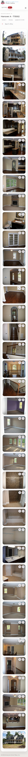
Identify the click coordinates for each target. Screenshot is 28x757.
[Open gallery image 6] (14, 128)
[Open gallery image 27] (14, 517)
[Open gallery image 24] (14, 461)
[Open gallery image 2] (14, 54)
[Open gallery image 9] (14, 183)
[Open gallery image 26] (14, 498)
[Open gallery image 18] (14, 350)
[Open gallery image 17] (14, 331)
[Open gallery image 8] (14, 165)
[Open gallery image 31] (14, 591)
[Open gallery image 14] (14, 276)
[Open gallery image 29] (14, 554)
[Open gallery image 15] (14, 294)
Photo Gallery (10, 3)
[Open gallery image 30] (14, 573)
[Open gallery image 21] (14, 406)
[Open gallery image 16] (14, 313)
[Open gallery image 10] (14, 202)
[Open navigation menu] (25, 8)
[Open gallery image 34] (14, 647)
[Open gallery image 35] (14, 665)
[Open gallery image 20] (14, 387)
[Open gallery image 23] (14, 443)
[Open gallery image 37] (14, 702)
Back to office (9, 24)
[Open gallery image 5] (14, 109)
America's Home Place (12, 1)
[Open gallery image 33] (14, 628)
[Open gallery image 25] (14, 480)
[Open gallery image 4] (14, 90)
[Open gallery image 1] (14, 38)
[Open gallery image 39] (14, 739)
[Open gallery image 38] (14, 721)
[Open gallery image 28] (14, 535)
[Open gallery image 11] (14, 220)
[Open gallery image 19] (14, 369)
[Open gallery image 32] (14, 610)
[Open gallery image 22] (14, 424)
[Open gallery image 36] (14, 684)
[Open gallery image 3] (14, 72)
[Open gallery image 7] (14, 146)
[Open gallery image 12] (14, 239)
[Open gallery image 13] (14, 257)
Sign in (10, 7)
